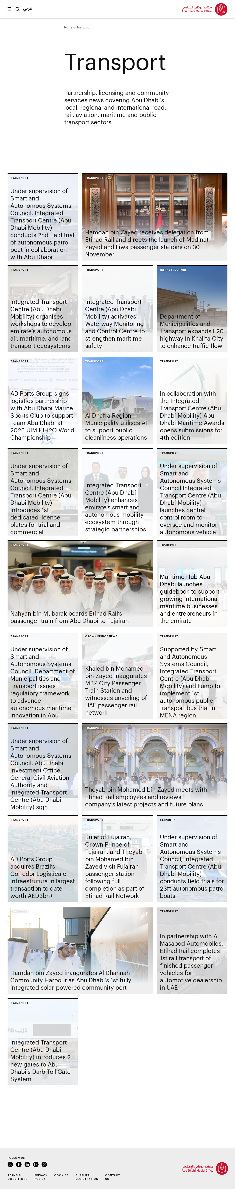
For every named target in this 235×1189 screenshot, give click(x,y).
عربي (27, 8)
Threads (44, 1164)
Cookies (61, 1175)
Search (18, 9)
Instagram (36, 1164)
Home (68, 27)
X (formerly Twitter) (10, 1164)
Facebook (19, 1164)
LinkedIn (27, 1164)
